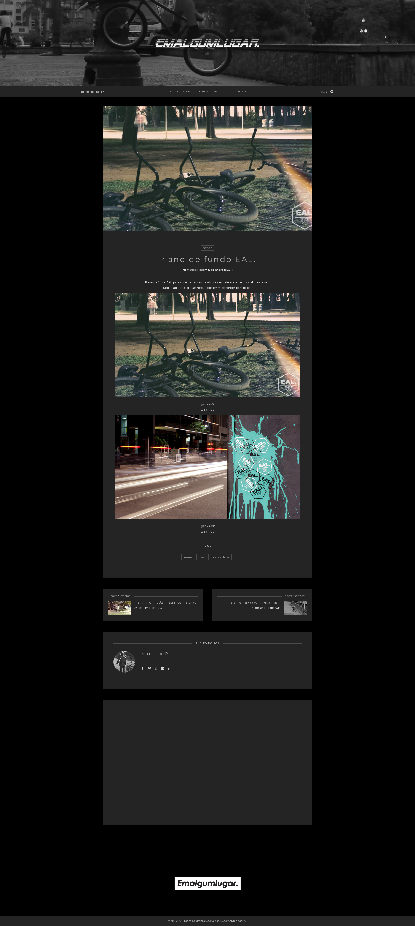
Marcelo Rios (195, 269)
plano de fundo (221, 556)
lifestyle (203, 556)
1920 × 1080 (207, 404)
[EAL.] (207, 42)
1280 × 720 (207, 409)
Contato (240, 91)
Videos (188, 91)
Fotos (203, 91)
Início (173, 91)
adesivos (188, 556)
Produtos (221, 91)
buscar (321, 92)
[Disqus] (207, 762)
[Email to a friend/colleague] (163, 667)
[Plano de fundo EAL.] (150, 667)
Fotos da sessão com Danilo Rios (165, 603)
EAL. (245, 921)
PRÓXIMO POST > (296, 596)
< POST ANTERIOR (119, 596)
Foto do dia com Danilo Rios (254, 603)
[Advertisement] (207, 840)
